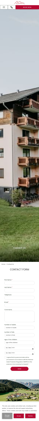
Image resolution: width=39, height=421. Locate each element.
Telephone (7, 295)
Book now (27, 7)
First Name (8, 280)
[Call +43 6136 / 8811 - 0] (12, 7)
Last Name (8, 287)
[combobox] (19, 348)
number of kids (9, 332)
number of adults (10, 325)
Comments (8, 310)
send (19, 369)
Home (3, 264)
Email (6, 302)
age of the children (10, 339)
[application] (19, 412)
